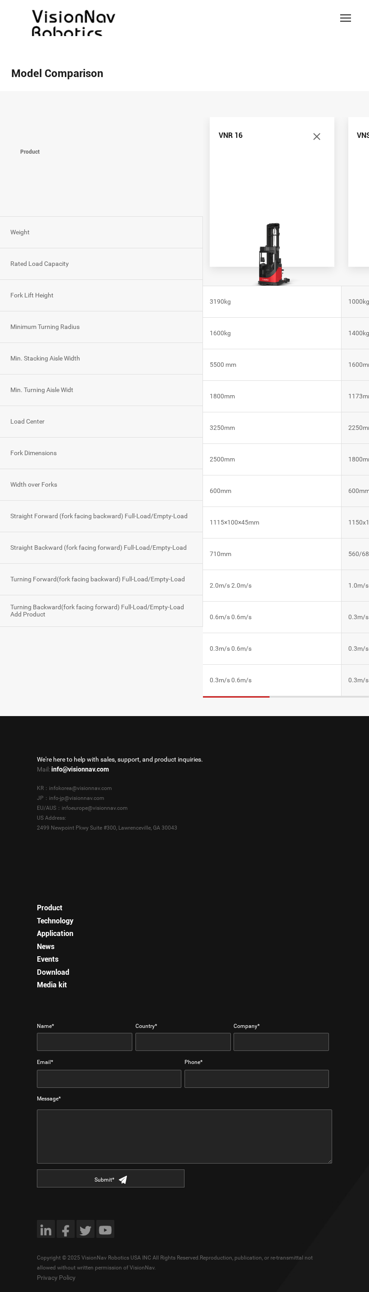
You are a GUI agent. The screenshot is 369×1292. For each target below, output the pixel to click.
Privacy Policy (56, 1277)
